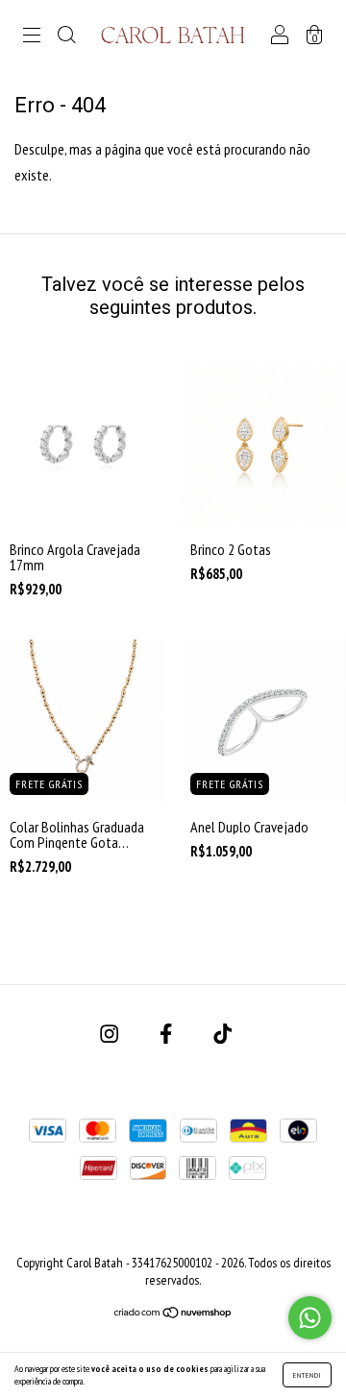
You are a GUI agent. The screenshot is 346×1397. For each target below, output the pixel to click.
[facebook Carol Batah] (167, 1034)
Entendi (307, 1375)
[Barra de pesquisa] (66, 35)
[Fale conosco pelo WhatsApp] (310, 1317)
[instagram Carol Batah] (110, 1034)
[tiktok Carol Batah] (222, 1034)
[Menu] (31, 35)
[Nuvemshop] (173, 1313)
